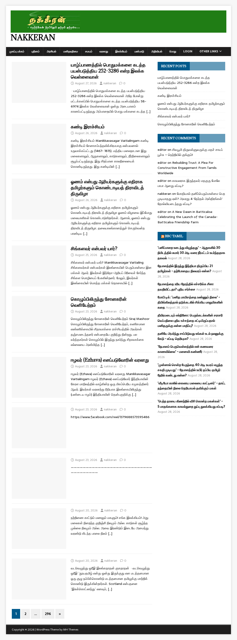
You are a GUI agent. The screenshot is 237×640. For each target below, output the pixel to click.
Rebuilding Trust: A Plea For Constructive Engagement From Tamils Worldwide (187, 168)
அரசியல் (51, 51)
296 (48, 613)
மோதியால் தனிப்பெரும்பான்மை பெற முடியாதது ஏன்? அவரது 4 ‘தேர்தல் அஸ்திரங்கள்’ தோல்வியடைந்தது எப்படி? (191, 199)
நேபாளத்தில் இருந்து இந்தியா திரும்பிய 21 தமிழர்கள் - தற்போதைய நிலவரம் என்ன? (185, 268)
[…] (148, 111)
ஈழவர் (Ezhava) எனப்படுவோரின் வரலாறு (110, 360)
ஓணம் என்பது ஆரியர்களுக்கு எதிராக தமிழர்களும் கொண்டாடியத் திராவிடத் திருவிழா (107, 187)
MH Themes (70, 629)
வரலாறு (104, 51)
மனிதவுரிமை (70, 51)
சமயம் (88, 51)
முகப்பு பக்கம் (16, 51)
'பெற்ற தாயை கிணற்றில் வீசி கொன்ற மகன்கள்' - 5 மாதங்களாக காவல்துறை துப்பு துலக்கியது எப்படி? (191, 404)
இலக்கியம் (121, 51)
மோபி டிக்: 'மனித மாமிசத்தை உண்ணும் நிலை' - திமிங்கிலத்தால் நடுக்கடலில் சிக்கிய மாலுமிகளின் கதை (190, 302)
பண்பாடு (139, 51)
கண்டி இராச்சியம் (88, 126)
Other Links (209, 51)
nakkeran (109, 83)
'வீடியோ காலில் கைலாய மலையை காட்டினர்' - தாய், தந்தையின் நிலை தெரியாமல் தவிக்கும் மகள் (191, 386)
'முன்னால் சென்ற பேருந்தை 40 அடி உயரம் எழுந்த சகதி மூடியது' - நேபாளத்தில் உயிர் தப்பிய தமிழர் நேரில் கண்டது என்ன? (190, 370)
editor (162, 149)
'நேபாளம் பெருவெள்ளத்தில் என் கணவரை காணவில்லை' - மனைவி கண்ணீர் (185, 349)
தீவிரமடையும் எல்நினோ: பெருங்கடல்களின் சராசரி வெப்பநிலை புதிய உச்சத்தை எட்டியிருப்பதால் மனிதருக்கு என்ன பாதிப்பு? (190, 320)
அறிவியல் (156, 51)
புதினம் (35, 51)
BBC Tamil (174, 236)
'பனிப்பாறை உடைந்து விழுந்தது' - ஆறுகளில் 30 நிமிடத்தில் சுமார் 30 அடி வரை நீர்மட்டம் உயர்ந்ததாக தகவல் (191, 253)
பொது (172, 51)
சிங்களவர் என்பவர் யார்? (94, 248)
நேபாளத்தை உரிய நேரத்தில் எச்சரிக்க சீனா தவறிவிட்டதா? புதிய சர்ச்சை (186, 286)
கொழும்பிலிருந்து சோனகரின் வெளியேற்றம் (99, 302)
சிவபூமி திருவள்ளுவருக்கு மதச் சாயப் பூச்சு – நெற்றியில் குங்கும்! (190, 152)
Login (187, 51)
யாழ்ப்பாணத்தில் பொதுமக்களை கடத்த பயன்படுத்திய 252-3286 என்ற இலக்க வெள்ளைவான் (108, 71)
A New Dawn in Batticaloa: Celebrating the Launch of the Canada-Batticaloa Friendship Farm (188, 217)
